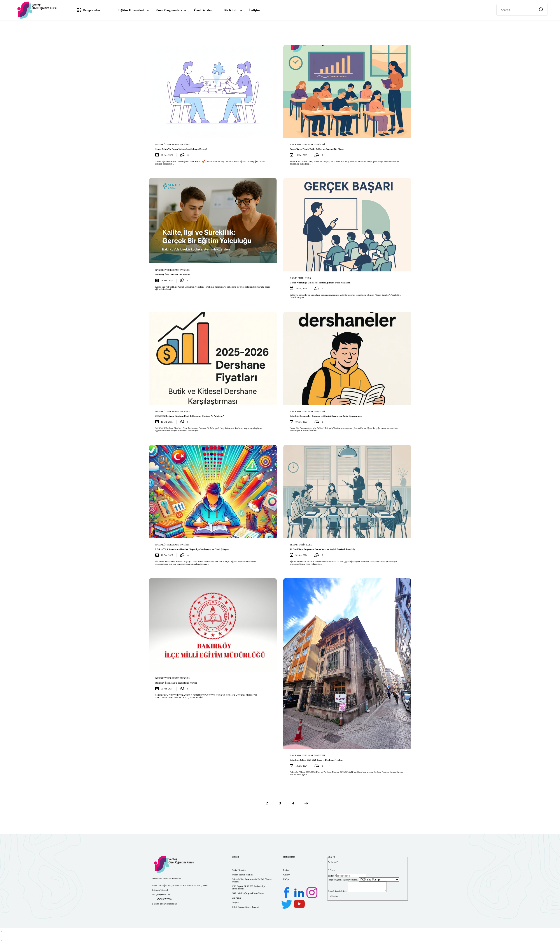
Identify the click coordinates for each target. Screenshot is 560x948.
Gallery (286, 874)
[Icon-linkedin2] (299, 892)
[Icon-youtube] (299, 903)
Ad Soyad (333, 862)
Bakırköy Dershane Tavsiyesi (172, 144)
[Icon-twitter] (286, 903)
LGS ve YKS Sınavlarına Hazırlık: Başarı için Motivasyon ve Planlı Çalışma (192, 549)
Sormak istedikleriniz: (338, 891)
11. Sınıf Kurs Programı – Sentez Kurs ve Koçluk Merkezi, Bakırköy (322, 549)
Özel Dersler (202, 10)
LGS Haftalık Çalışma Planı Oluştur (248, 893)
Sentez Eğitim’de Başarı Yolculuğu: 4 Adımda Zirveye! (181, 149)
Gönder (334, 896)
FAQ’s (286, 879)
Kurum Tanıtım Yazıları (242, 874)
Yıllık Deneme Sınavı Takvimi (245, 907)
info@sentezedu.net (168, 904)
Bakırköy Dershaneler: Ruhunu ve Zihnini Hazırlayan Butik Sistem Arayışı (326, 416)
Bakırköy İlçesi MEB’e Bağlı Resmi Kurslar (176, 683)
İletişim (254, 10)
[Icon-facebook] (286, 892)
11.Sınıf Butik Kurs (301, 544)
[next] (306, 803)
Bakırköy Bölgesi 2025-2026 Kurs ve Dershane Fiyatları (316, 760)
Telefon (332, 876)
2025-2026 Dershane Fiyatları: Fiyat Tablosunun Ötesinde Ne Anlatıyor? (189, 416)
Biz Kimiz (231, 10)
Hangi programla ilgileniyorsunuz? (343, 880)
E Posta (331, 870)
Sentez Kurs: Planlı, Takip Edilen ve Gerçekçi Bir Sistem (317, 149)
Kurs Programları (169, 10)
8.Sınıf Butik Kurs (300, 278)
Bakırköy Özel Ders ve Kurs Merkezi (172, 274)
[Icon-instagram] (311, 892)
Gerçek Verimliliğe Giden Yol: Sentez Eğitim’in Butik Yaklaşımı (320, 282)
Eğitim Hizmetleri (131, 10)
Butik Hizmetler (239, 870)
